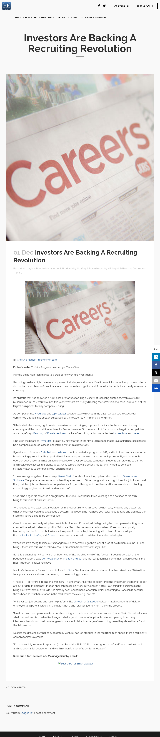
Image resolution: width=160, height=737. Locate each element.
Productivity (69, 268)
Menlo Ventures (72, 558)
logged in (26, 712)
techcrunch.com (47, 359)
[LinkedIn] (156, 357)
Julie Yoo (62, 452)
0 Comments (138, 268)
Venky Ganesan (51, 558)
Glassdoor (93, 601)
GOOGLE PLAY (143, 6)
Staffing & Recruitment (90, 268)
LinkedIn (78, 601)
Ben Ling (38, 433)
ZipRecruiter (59, 413)
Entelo (51, 535)
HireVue (37, 535)
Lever (136, 433)
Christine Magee (26, 359)
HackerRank (120, 433)
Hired (38, 413)
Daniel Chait (65, 476)
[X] (156, 372)
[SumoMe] (156, 388)
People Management (48, 268)
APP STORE (119, 6)
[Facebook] (156, 365)
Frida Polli (46, 452)
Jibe (44, 413)
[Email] (156, 380)
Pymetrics (45, 440)
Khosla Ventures (56, 433)
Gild (70, 570)
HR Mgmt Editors (118, 268)
